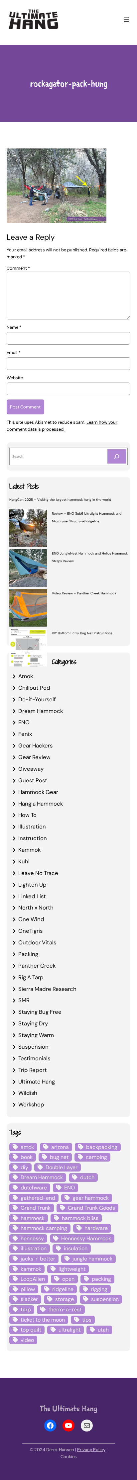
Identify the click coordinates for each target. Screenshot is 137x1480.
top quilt (31, 1329)
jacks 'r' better (38, 1258)
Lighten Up (32, 884)
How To (27, 815)
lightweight (72, 1268)
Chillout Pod (34, 687)
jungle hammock (92, 1258)
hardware (96, 1228)
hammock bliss (80, 1218)
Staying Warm (36, 1035)
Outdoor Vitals (37, 942)
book (27, 1157)
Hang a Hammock (40, 803)
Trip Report (32, 1070)
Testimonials (34, 1058)
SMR (24, 1000)
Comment (18, 268)
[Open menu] (126, 19)
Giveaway (31, 768)
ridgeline (62, 1289)
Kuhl (24, 861)
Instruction (32, 838)
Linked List (32, 896)
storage (64, 1299)
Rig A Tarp (31, 977)
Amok (25, 676)
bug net (59, 1157)
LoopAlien (33, 1278)
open (68, 1278)
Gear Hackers (35, 745)
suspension (105, 1299)
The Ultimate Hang (68, 1408)
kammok (31, 1268)
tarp (26, 1309)
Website (15, 378)
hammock (33, 1218)
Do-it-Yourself (37, 699)
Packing (28, 954)
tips (86, 1319)
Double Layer (61, 1167)
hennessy (32, 1238)
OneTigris (30, 930)
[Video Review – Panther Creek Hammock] (28, 608)
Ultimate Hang (36, 1081)
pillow (28, 1289)
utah (103, 1329)
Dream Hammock (40, 711)
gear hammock (90, 1197)
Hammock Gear (38, 792)
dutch (87, 1177)
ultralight (69, 1329)
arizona (60, 1147)
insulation (75, 1248)
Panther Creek (37, 965)
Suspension (33, 1046)
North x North (36, 907)
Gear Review (34, 757)
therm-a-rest (64, 1309)
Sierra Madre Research (47, 989)
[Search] (116, 456)
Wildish (27, 1092)
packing (101, 1278)
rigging (99, 1289)
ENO (24, 722)
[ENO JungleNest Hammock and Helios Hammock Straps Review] (28, 568)
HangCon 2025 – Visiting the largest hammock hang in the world (60, 499)
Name (14, 327)
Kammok (29, 849)
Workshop (31, 1104)
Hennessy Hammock (86, 1238)
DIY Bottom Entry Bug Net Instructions (82, 633)
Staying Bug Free (40, 1011)
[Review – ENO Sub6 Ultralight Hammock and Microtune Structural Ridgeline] (28, 529)
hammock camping (44, 1228)
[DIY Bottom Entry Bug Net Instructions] (28, 648)
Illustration (32, 826)
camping (96, 1157)
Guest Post (32, 780)
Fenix (25, 734)
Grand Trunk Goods (91, 1207)
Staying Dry (33, 1023)
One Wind (31, 919)
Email (13, 352)
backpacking (101, 1147)
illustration (34, 1248)
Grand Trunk (36, 1207)
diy (24, 1167)
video (27, 1340)
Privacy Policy (91, 1449)
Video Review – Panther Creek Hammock (84, 593)
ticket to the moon (43, 1319)
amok (27, 1147)
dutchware (34, 1187)
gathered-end (38, 1197)
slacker (29, 1299)
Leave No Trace (38, 873)
